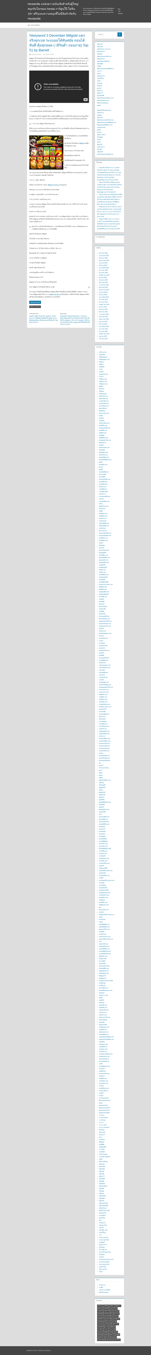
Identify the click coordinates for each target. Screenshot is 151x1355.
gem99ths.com (103, 555)
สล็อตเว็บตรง (101, 51)
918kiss (101, 391)
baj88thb (101, 435)
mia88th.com (103, 697)
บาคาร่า (99, 71)
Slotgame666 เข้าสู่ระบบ (106, 914)
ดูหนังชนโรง (101, 147)
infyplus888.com (104, 592)
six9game (102, 900)
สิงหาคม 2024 (103, 312)
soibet (101, 922)
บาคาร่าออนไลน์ (104, 1127)
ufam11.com (103, 1012)
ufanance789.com (104, 1017)
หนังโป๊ (101, 1227)
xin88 (100, 1064)
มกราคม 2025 (103, 299)
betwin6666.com (104, 457)
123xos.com (103, 352)
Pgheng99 (102, 785)
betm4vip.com (103, 455)
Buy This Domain (120, 11)
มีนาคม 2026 (103, 265)
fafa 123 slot (103, 530)
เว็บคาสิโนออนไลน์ (105, 1252)
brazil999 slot (103, 481)
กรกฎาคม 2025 (104, 285)
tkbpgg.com (102, 975)
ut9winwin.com (103, 1032)
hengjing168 (103, 567)
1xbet (98, 81)
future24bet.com (104, 550)
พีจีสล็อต (101, 1142)
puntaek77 (102, 834)
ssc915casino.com (105, 936)
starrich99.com (103, 944)
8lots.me (101, 389)
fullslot (101, 543)
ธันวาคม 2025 (103, 272)
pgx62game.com (104, 809)
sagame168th (103, 868)
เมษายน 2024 (103, 321)
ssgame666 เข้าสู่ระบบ (106, 939)
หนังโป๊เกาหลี (103, 1230)
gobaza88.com (103, 560)
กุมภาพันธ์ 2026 (104, 267)
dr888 (101, 511)
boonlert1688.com (104, 479)
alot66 (101, 415)
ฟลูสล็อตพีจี (102, 1147)
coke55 (101, 499)
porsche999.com (104, 817)
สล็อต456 (100, 151)
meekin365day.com (105, 684)
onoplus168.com (104, 750)
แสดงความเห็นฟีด (104, 1290)
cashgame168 (103, 491)
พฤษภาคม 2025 (104, 289)
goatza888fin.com (104, 557)
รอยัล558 (102, 1152)
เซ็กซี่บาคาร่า (103, 1244)
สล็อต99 (101, 1188)
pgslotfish (102, 804)
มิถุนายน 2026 (103, 258)
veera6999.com (104, 1034)
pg (100, 763)
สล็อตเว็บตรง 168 (104, 1210)
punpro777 (102, 829)
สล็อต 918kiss (103, 1161)
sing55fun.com (103, 897)
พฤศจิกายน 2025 (104, 275)
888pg (101, 386)
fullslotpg (100, 137)
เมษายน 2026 (103, 263)
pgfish (101, 777)
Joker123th (102, 609)
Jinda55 (101, 599)
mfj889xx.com (103, 694)
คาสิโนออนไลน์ (104, 1098)
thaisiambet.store (104, 966)
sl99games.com (104, 905)
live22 (99, 139)
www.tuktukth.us (104, 1059)
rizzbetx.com (103, 853)
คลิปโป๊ (101, 1093)
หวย (100, 1235)
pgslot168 (102, 792)
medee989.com (104, 682)
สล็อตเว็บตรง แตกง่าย (103, 49)
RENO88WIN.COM (105, 848)
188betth (101, 367)
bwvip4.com (102, 486)
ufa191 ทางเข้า (103, 995)
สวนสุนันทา (102, 1215)
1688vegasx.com (104, 359)
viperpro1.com (103, 1044)
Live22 (101, 640)
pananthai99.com (104, 755)
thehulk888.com (104, 968)
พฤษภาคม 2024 (104, 319)
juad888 (101, 611)
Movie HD (102, 716)
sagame (99, 115)
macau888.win (103, 672)
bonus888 (102, 477)
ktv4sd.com (102, 631)
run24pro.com (103, 861)
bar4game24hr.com (105, 440)
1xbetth (101, 371)
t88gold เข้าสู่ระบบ (54, 185)
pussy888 (108, 1318)
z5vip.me (102, 1076)
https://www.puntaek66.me (105, 154)
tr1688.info (102, 983)
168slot (101, 362)
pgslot (99, 105)
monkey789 (102, 709)
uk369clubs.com (104, 1027)
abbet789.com (103, 396)
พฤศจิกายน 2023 (104, 334)
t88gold (81, 143)
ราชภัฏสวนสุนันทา (105, 1156)
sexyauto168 (103, 887)
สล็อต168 (100, 46)
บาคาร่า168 (102, 1125)
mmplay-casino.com (105, 706)
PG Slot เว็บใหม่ (104, 768)
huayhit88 (102, 579)
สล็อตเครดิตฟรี (103, 1205)
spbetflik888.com (104, 924)
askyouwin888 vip (104, 428)
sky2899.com (103, 902)
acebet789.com (104, 401)
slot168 (101, 912)
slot (100, 907)
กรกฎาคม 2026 (104, 255)
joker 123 (100, 117)
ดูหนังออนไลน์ (103, 1105)
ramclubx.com (103, 843)
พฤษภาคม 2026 (104, 260)
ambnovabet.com (104, 423)
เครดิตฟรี (102, 1242)
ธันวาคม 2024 (103, 302)
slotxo (99, 73)
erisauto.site (103, 521)
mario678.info (103, 677)
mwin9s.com (103, 728)
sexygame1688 (104, 890)
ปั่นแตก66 (102, 1132)
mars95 (101, 680)
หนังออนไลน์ (103, 1225)
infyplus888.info (104, 594)
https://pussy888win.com (104, 125)
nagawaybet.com (104, 731)
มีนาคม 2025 (103, 294)
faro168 (99, 149)
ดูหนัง (99, 142)
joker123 (100, 44)
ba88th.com (102, 433)
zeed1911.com (103, 1081)
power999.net (103, 819)
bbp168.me (102, 442)
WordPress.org (103, 1292)
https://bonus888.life (103, 61)
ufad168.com (103, 1005)
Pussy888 (102, 836)
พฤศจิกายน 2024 (104, 304)
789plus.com (103, 379)
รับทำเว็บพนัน (103, 1154)
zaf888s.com (103, 1078)
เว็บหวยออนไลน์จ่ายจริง (106, 1259)
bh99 (100, 462)
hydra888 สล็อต (104, 582)
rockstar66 (102, 856)
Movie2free (102, 719)
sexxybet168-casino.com (106, 880)
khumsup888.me (104, 616)
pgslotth (101, 807)
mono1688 (102, 711)
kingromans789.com (105, 621)
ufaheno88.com (104, 1010)
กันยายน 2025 (103, 280)
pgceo (101, 775)
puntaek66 (102, 831)
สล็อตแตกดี (102, 1213)
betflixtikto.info (103, 452)
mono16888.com (104, 714)
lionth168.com (103, 638)
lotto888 (101, 655)
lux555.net (102, 662)
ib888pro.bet (103, 587)
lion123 (101, 636)
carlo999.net (103, 489)
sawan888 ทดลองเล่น (105, 870)
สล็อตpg (101, 1191)
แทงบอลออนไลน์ (104, 1262)
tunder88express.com (105, 990)
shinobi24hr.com (104, 895)
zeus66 (101, 1086)
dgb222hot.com (104, 506)
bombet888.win (104, 472)
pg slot (99, 88)
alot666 (101, 418)
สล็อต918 (102, 1183)
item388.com (103, 596)
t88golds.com (35, 302)
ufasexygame (103, 1019)
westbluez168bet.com (106, 1054)
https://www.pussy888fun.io (105, 68)
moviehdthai (103, 721)
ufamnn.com (103, 1015)
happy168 (102, 565)
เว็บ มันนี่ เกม (103, 1249)
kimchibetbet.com (104, 618)
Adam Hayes (50, 54)
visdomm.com (103, 1049)
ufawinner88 (103, 1024)
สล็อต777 (100, 93)
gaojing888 (102, 552)
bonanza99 (102, 474)
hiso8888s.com (103, 574)
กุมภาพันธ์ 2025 (104, 297)
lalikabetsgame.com (105, 633)
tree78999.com (103, 988)
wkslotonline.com (104, 1056)
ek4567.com (103, 518)
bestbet (101, 445)
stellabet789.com (104, 946)
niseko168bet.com (104, 738)
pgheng (101, 782)
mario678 (102, 675)
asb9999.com (103, 425)
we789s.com (103, 1051)
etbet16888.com (104, 523)
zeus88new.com (104, 1088)
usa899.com (103, 1029)
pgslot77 (101, 797)
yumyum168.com (104, 1073)
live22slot (102, 643)
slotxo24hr (102, 919)
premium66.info (104, 821)
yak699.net (102, 1071)
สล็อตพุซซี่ (102, 1196)
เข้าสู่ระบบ (102, 1285)
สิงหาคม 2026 (103, 253)
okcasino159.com (104, 743)
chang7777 (102, 494)
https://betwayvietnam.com (105, 98)
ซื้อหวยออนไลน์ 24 (105, 1100)
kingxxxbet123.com (105, 623)
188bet (101, 364)
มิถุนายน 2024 (103, 316)
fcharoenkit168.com (105, 533)
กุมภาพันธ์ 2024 (104, 326)
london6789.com (104, 650)
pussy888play (103, 841)
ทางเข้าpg (102, 1120)
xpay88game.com (104, 1066)
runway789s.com (104, 863)
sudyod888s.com (104, 949)
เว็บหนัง (101, 1257)
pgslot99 (101, 799)
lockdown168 (103, 645)
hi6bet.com (102, 570)
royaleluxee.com (104, 858)
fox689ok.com (103, 538)
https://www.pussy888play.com (106, 122)
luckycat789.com (104, 658)
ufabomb (101, 1002)
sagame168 (116, 1318)
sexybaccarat (101, 127)
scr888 (101, 878)
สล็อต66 (99, 54)
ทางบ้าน (101, 1115)
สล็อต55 (101, 1171)
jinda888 (101, 601)
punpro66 (102, 826)
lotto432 (101, 653)
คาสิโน (101, 1095)
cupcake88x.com (104, 501)
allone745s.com (104, 413)
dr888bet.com (103, 513)
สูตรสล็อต (102, 1218)
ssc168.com (102, 934)
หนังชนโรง (100, 112)
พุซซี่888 (101, 1144)
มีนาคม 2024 (103, 324)
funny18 (99, 83)
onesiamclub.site (104, 748)
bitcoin (101, 467)
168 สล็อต (102, 354)
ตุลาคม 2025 (103, 277)
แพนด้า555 (102, 1266)
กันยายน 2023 (103, 338)
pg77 (100, 770)
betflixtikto (102, 450)
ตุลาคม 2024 (103, 307)
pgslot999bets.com (105, 802)
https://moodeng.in (102, 103)
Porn (100, 814)
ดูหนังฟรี (99, 144)
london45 (102, 648)
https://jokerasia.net (103, 100)
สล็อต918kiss (103, 1186)
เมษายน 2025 (103, 292)
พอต (100, 1137)
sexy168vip (102, 885)
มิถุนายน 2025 (103, 287)
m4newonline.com (104, 665)
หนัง (100, 1220)
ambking (101, 420)
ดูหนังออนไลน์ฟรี (104, 1112)
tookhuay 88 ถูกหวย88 (106, 980)
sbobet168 (102, 873)
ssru (100, 941)
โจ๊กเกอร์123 (103, 1269)
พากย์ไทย (102, 1139)
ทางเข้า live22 (103, 1117)
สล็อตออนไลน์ (103, 1203)
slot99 (99, 66)
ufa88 (101, 997)
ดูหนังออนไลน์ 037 (104, 1108)
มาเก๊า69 (101, 1149)
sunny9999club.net (105, 951)
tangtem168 (102, 958)
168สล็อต (106, 1305)
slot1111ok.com (104, 909)
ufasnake (102, 1022)
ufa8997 (101, 1000)
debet (101, 503)
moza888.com (103, 724)
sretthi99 (101, 931)
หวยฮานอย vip (103, 1237)
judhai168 (102, 614)
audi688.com (103, 430)
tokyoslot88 (100, 95)
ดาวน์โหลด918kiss (110, 1326)
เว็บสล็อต (102, 1254)
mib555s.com (103, 699)
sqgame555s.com (104, 929)
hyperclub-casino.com (106, 584)
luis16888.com (103, 660)
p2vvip (101, 753)
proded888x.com (104, 824)
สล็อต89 (101, 1181)
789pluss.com (103, 384)
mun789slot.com (104, 726)
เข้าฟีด (101, 1287)
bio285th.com (103, 464)
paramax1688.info (104, 760)
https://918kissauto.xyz (104, 110)
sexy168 (101, 883)
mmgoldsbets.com (104, 704)
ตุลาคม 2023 (103, 336)
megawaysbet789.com (106, 687)
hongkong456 (103, 577)
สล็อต (101, 1159)
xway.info (102, 1068)
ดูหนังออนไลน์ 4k (104, 1110)
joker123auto (103, 606)
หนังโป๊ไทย (100, 78)
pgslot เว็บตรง (101, 134)
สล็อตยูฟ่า (102, 1198)
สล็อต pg (101, 1164)
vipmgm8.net (103, 1046)
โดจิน (100, 1271)
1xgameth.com (103, 374)
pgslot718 (102, 794)
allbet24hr (102, 411)
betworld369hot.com (105, 459)
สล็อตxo (101, 1193)
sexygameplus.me (104, 892)
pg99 (100, 772)
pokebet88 (102, 812)
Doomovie (102, 508)
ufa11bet (101, 993)
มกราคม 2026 (103, 270)
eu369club (102, 528)
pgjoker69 (102, 787)
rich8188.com (103, 851)
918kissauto (103, 393)
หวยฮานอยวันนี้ (104, 1240)
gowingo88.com (104, 562)
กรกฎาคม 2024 (104, 314)
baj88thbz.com (103, 437)
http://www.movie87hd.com (105, 120)
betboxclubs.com (104, 447)
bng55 (101, 469)
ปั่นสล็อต (101, 1130)
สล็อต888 (100, 63)
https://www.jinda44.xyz (104, 56)
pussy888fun (103, 839)
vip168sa (102, 1041)
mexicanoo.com (104, 689)
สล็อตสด (101, 1200)
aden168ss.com (104, 406)
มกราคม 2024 (103, 329)
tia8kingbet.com (104, 971)
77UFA (101, 376)
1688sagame (103, 357)
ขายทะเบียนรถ (103, 1090)
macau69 (102, 670)
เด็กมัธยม (102, 1247)
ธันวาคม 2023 (103, 331)
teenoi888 (102, 961)
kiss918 (99, 85)
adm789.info (103, 408)
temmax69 (102, 963)
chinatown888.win (104, 496)
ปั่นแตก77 (102, 1134)
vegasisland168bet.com (106, 1037)
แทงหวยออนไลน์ (104, 1264)
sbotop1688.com (104, 875)
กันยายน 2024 (103, 309)
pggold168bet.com (105, 780)
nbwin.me (102, 736)
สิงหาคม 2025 (103, 282)
